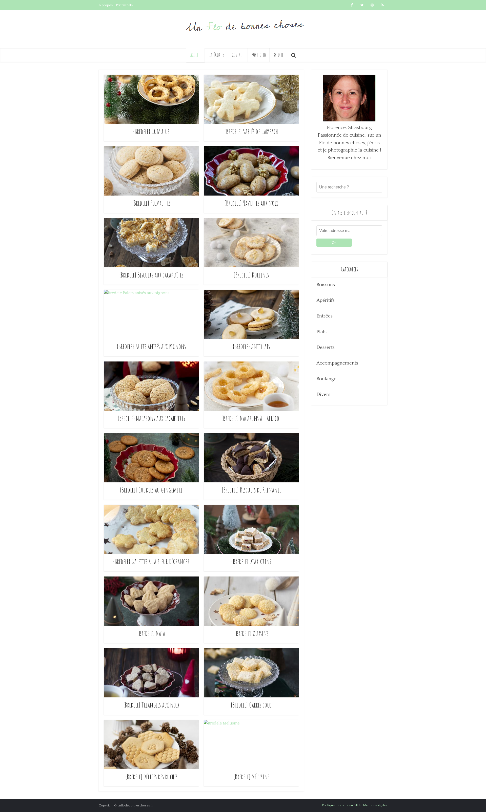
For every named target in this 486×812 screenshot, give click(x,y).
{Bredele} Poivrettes (151, 203)
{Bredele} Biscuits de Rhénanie (251, 489)
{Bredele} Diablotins (251, 561)
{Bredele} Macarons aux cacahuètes (151, 418)
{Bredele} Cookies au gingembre (151, 489)
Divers (323, 394)
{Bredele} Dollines (251, 274)
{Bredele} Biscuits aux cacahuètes (151, 274)
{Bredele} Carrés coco (251, 704)
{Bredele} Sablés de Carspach (251, 131)
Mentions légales (375, 805)
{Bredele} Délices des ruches (151, 776)
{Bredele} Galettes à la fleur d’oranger (151, 561)
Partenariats (124, 5)
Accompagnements (337, 363)
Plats (321, 331)
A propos (106, 5)
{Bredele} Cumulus (151, 131)
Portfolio (259, 55)
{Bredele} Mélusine (251, 776)
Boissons (325, 284)
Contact (238, 55)
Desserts (325, 347)
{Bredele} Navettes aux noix (251, 203)
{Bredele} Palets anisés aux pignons (151, 346)
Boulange (326, 378)
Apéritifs (325, 300)
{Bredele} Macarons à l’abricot (251, 418)
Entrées (324, 316)
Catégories (216, 55)
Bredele (278, 55)
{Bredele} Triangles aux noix (151, 704)
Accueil (195, 55)
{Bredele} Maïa (151, 633)
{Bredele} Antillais (251, 346)
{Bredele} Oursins (251, 633)
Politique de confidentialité (341, 805)
